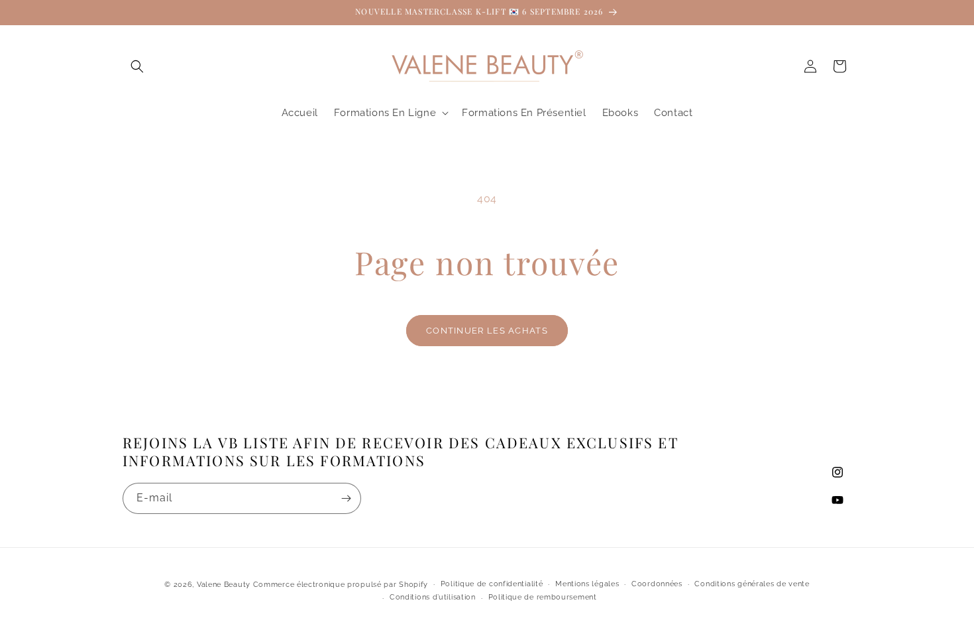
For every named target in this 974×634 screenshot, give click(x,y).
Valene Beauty (223, 584)
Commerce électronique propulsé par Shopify (340, 584)
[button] (137, 66)
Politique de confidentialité (492, 584)
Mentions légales (587, 584)
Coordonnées (656, 584)
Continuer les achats (487, 331)
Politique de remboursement (542, 597)
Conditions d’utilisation (433, 597)
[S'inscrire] (345, 498)
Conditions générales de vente (751, 584)
